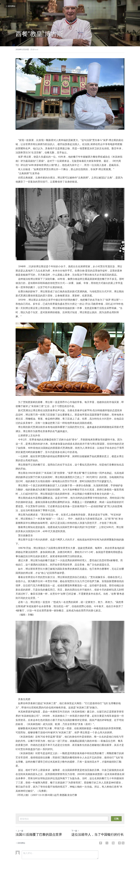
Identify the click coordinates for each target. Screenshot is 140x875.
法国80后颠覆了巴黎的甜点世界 (39, 834)
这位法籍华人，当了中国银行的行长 (97, 834)
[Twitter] (107, 843)
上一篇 (20, 830)
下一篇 (74, 830)
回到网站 (11, 6)
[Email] (119, 843)
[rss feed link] (123, 843)
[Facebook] (100, 843)
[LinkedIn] (113, 843)
